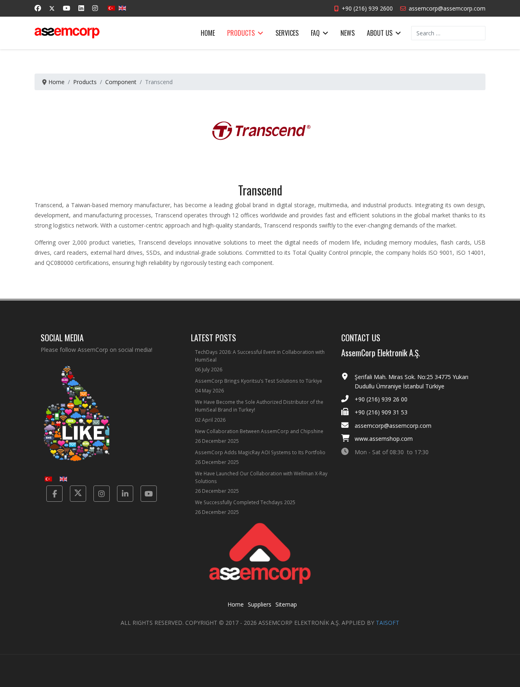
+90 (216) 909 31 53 (381, 412)
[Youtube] (66, 8)
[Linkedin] (81, 8)
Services (287, 33)
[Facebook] (38, 8)
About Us (379, 33)
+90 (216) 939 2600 (367, 8)
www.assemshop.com (384, 438)
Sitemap (286, 604)
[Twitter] (52, 8)
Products (241, 33)
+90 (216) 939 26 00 (381, 399)
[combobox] (448, 33)
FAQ (315, 33)
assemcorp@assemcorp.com (447, 8)
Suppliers (259, 604)
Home (208, 33)
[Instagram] (95, 8)
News (347, 33)
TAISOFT (387, 622)
